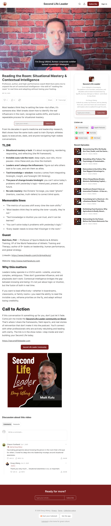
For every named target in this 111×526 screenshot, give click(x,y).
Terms (60, 510)
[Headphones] (4, 41)
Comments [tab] (7, 424)
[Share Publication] (84, 4)
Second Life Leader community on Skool (46, 319)
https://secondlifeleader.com (16, 341)
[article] (91, 151)
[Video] (4, 37)
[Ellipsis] (66, 444)
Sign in (104, 4)
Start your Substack (49, 516)
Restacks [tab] (16, 424)
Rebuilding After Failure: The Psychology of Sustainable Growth (94, 160)
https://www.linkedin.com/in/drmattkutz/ (31, 255)
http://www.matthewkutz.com (25, 261)
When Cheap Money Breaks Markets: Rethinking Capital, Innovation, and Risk (94, 180)
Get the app (66, 516)
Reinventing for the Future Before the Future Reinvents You (95, 220)
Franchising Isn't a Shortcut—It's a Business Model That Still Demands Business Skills (95, 200)
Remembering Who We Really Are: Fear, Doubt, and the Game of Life (95, 150)
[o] (77, 151)
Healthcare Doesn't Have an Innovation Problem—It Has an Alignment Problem (95, 190)
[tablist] (11, 424)
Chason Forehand (13, 444)
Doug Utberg (15, 463)
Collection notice (70, 510)
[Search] (79, 4)
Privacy (54, 510)
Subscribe (93, 4)
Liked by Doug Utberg (15, 447)
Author (13, 466)
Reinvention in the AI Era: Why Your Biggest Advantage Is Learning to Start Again (94, 170)
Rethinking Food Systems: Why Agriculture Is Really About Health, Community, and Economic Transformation (95, 210)
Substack (45, 521)
